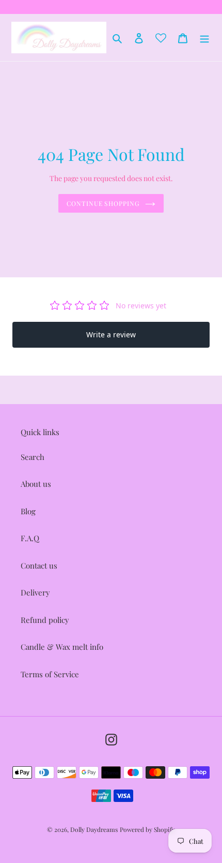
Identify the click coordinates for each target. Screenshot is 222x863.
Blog (28, 511)
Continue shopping (103, 203)
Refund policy (45, 620)
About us (36, 484)
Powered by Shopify (147, 829)
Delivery (35, 592)
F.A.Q (30, 538)
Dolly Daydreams (94, 829)
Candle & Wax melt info (62, 647)
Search (32, 457)
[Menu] (204, 37)
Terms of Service (50, 674)
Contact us (39, 565)
